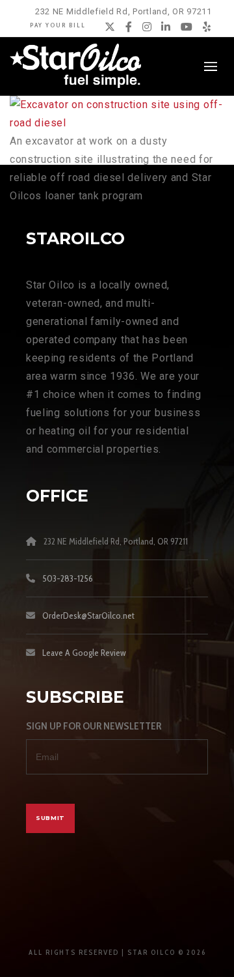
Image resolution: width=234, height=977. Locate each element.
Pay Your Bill (58, 25)
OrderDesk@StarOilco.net (88, 615)
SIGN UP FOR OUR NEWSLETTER (93, 726)
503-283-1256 (67, 578)
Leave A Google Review (84, 652)
